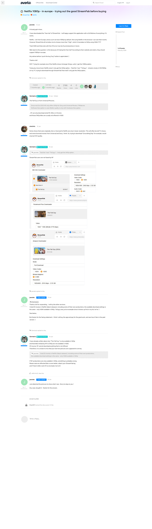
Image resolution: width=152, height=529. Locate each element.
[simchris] (90, 86)
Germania (35, 302)
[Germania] (86, 86)
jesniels (36, 152)
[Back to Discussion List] (3, 3)
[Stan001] (94, 86)
